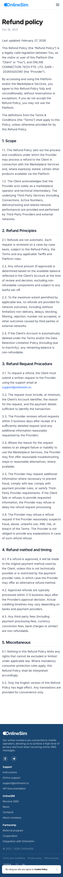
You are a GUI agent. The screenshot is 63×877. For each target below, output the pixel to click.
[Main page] (16, 4)
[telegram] (13, 758)
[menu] (57, 4)
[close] (57, 869)
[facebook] (5, 758)
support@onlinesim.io (16, 783)
